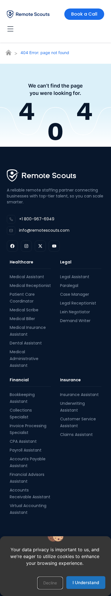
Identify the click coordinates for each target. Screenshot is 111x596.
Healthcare (21, 262)
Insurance (70, 380)
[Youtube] (54, 246)
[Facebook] (12, 246)
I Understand (86, 582)
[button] (50, 583)
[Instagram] (26, 246)
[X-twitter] (40, 246)
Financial (19, 380)
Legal (65, 262)
